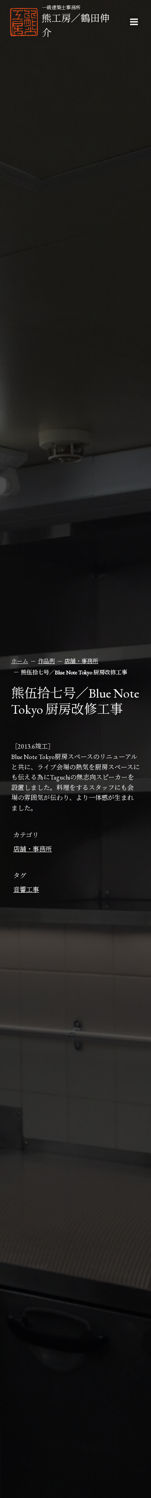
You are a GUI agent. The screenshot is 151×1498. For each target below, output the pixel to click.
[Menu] (134, 22)
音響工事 (26, 889)
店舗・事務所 (81, 661)
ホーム (19, 661)
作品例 (46, 661)
